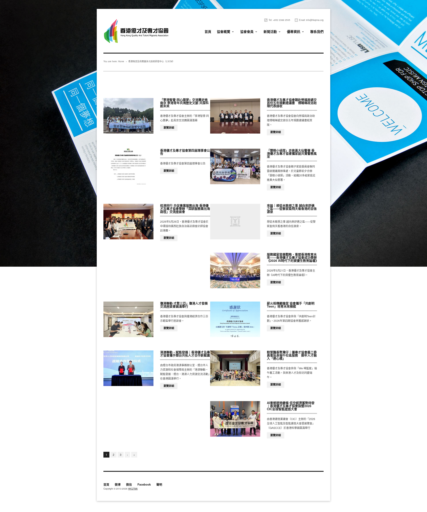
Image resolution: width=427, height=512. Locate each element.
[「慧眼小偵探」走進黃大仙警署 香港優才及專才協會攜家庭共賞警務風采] (235, 166)
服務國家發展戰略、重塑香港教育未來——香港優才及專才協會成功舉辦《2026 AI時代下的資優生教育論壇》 (292, 257)
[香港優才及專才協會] (136, 19)
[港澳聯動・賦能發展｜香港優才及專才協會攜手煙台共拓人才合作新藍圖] (128, 368)
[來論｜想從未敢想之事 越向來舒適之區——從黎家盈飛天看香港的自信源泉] (235, 221)
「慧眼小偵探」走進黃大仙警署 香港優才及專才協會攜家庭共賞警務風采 (292, 153)
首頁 (208, 31)
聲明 (159, 484)
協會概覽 (223, 31)
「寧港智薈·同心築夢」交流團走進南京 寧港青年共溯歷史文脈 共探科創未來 (184, 102)
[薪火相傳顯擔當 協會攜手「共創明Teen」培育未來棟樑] (235, 319)
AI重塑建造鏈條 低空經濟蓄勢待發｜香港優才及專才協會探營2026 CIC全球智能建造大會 (290, 405)
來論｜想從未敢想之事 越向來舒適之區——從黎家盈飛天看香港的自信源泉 (292, 208)
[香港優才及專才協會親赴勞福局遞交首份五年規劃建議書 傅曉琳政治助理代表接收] (235, 116)
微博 (118, 484)
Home (121, 61)
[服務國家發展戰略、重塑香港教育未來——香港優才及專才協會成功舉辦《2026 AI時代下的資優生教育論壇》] (235, 270)
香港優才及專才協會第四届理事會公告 (185, 152)
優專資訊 (293, 31)
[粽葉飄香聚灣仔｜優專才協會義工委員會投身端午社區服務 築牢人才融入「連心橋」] (235, 368)
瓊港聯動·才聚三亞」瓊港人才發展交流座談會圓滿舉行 (184, 304)
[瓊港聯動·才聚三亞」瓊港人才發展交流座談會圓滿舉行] (128, 319)
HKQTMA (133, 488)
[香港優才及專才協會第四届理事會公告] (128, 166)
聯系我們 (317, 31)
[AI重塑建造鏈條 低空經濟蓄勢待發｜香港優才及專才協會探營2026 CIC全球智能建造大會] (235, 419)
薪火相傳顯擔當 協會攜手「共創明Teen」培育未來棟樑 (290, 304)
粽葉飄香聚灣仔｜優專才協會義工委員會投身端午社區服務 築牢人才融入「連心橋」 (292, 355)
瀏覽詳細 (168, 128)
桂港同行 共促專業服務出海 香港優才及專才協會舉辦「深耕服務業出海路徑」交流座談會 (185, 208)
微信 (129, 484)
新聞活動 (270, 31)
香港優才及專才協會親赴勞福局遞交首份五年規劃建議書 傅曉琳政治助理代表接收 (292, 102)
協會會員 (247, 31)
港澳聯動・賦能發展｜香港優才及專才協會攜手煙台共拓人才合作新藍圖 (185, 353)
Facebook (144, 484)
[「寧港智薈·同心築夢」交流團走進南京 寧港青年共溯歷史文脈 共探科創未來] (128, 116)
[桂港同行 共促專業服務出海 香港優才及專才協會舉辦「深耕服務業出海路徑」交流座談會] (128, 221)
